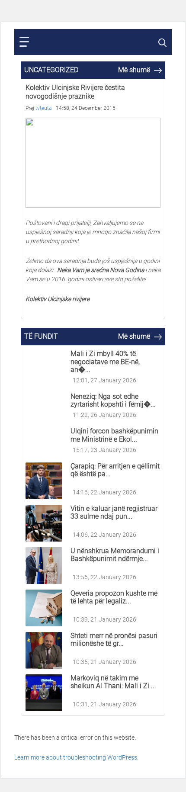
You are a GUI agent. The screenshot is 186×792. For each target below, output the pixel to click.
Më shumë (135, 70)
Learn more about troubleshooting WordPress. (76, 757)
